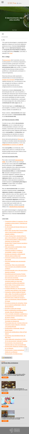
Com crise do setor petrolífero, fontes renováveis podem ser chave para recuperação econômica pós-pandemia (14, 281)
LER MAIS (5, 377)
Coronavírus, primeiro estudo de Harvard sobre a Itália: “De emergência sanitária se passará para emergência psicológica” (15, 294)
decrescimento (7, 60)
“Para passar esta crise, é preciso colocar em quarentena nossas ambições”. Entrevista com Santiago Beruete (16, 324)
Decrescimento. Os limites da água (13, 353)
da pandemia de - (12, 144)
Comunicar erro (7, 357)
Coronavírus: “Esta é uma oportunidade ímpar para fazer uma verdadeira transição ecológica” (15, 266)
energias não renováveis (8, 79)
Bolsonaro (20, 139)
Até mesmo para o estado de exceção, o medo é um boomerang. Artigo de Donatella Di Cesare (16, 299)
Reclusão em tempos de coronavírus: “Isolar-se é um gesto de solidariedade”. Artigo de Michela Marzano (16, 304)
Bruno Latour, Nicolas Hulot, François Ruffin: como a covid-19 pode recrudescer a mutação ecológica (16, 232)
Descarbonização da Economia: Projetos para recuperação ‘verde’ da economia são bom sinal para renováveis (15, 275)
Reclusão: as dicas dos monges (13, 308)
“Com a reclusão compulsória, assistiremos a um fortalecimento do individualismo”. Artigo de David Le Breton (16, 315)
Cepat (10, 53)
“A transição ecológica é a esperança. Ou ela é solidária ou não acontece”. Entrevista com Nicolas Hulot (16, 223)
